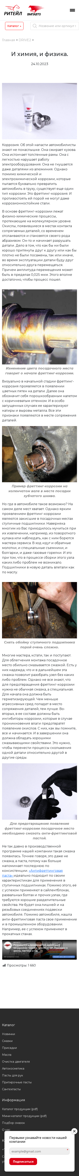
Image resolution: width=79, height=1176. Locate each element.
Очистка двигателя (16, 1061)
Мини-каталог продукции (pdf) (24, 1116)
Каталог (14, 26)
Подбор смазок (13, 1123)
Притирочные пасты (17, 1082)
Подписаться (23, 1161)
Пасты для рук (12, 1075)
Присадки (9, 1048)
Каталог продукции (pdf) (20, 1109)
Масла (6, 1055)
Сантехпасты (11, 1089)
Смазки (7, 1041)
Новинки (8, 1034)
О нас (6, 1130)
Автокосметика (13, 1068)
